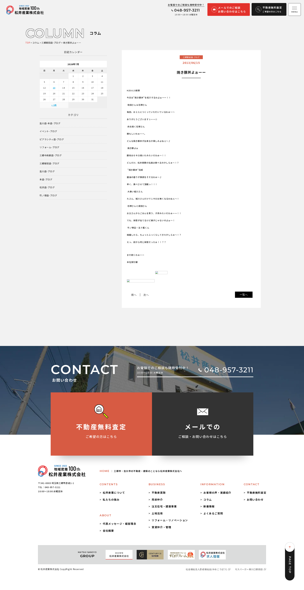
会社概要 (108, 530)
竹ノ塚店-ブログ (48, 195)
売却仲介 (157, 499)
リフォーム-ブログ (49, 147)
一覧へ (244, 294)
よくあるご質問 (213, 513)
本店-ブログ (46, 179)
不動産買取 (159, 492)
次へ (146, 294)
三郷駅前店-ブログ (49, 163)
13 (54, 87)
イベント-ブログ (48, 131)
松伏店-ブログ (47, 187)
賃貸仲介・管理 (161, 527)
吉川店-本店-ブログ (50, 123)
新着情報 (209, 506)
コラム (207, 499)
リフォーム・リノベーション (170, 520)
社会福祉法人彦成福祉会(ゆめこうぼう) (206, 569)
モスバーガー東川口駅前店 (249, 569)
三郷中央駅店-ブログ (51, 155)
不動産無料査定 (256, 492)
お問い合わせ (255, 499)
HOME (141, 471)
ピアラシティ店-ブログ (52, 139)
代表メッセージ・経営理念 (119, 524)
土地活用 (157, 513)
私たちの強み (111, 499)
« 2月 (54, 105)
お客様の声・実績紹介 (217, 492)
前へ (134, 294)
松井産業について (114, 492)
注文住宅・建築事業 (164, 506)
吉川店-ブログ (47, 171)
